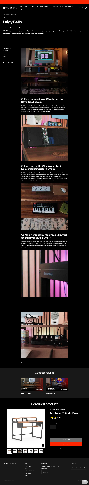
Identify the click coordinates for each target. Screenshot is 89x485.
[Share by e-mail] (60, 448)
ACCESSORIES (54, 6)
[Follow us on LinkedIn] (84, 467)
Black (59, 427)
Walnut (52, 427)
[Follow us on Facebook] (73, 467)
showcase (8, 14)
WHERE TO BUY (69, 6)
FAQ (21, 9)
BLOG (61, 6)
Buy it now (65, 444)
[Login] (82, 8)
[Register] (62, 472)
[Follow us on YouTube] (80, 467)
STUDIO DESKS (24, 6)
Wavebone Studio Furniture (57, 409)
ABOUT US (28, 466)
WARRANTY (28, 473)
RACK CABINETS (44, 6)
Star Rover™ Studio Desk (64, 413)
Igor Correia (26, 393)
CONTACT (27, 468)
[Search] (79, 8)
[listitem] (3, 62)
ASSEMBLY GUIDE (29, 471)
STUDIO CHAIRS (34, 6)
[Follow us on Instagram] (77, 467)
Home (4, 14)
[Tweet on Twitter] (58, 448)
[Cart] (85, 8)
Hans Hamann (51, 393)
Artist (5, 17)
